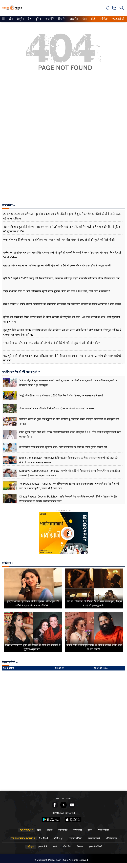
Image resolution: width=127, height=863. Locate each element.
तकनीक (73, 19)
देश (29, 19)
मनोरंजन (103, 19)
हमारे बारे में (42, 846)
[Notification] (108, 8)
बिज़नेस (61, 19)
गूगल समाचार (103, 830)
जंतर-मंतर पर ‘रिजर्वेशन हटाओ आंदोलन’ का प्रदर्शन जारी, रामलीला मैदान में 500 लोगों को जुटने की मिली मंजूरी (59, 239)
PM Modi (43, 838)
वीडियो (49, 830)
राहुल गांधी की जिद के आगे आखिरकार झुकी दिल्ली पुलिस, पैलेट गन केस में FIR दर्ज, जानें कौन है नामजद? (56, 291)
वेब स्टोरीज (62, 830)
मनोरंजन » (7, 563)
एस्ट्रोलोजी (117, 19)
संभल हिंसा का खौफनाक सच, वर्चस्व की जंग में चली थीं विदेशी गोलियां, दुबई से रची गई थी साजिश (51, 343)
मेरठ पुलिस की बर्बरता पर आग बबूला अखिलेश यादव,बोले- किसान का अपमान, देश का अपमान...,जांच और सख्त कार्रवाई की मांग (62, 358)
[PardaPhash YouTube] (72, 807)
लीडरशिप (67, 846)
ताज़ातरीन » (8, 205)
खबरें (39, 830)
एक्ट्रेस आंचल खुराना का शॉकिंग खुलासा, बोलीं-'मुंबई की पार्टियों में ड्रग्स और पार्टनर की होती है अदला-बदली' (57, 265)
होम (10, 19)
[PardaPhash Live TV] (114, 8)
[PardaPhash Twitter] (63, 807)
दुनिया (38, 19)
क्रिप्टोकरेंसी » (10, 662)
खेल (84, 19)
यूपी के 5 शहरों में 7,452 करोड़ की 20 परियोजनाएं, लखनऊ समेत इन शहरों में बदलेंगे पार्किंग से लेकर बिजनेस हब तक (61, 278)
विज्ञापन (80, 846)
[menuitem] (11, 19)
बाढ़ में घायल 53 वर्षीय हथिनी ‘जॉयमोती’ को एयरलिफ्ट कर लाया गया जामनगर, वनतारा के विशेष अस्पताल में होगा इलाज (62, 304)
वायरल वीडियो (94, 838)
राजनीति (49, 19)
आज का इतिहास (75, 838)
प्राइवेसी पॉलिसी (95, 846)
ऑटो (93, 19)
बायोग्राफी (77, 830)
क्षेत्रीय (20, 19)
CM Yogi (58, 838)
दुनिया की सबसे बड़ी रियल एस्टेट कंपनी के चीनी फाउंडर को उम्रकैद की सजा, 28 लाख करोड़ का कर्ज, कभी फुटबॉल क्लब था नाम (61, 319)
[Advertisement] (63, 115)
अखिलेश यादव (111, 838)
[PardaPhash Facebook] (55, 807)
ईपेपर (90, 830)
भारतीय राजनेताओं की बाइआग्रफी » (21, 371)
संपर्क (55, 846)
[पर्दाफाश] (12, 9)
